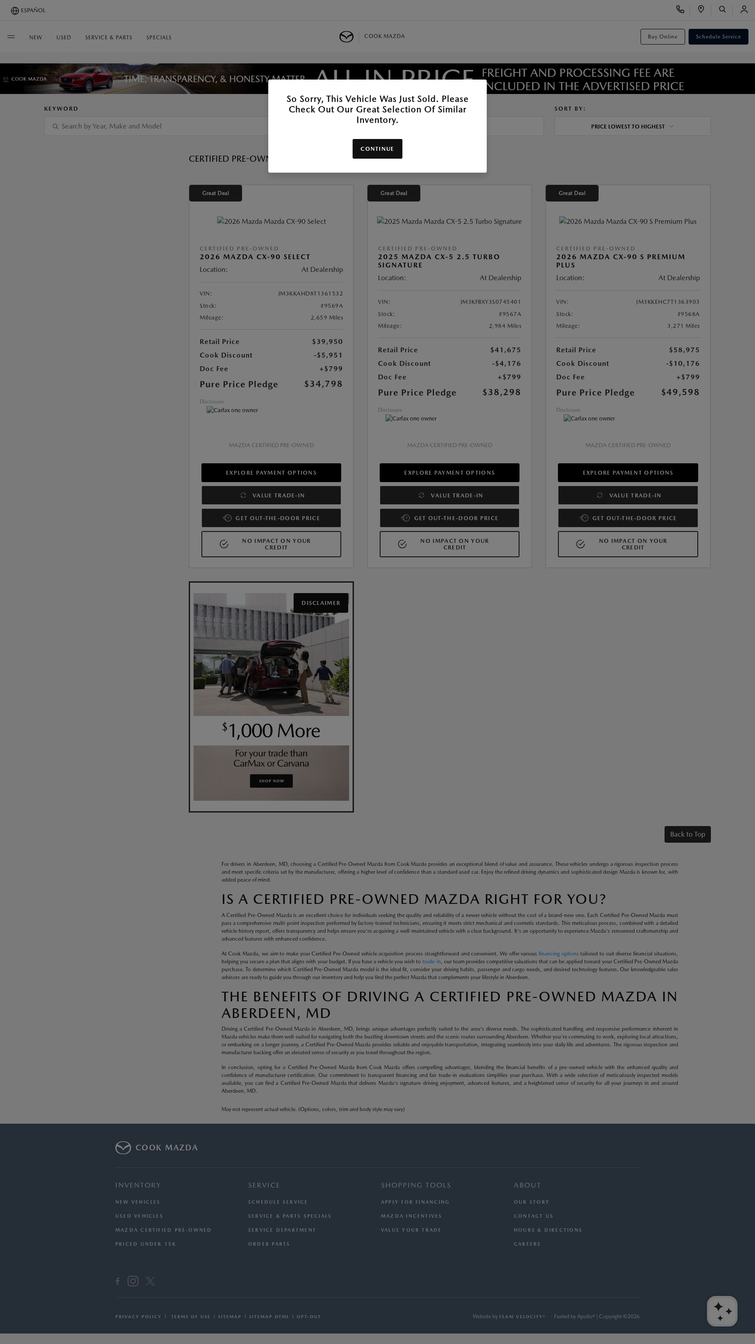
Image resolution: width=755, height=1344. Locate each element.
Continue (377, 149)
